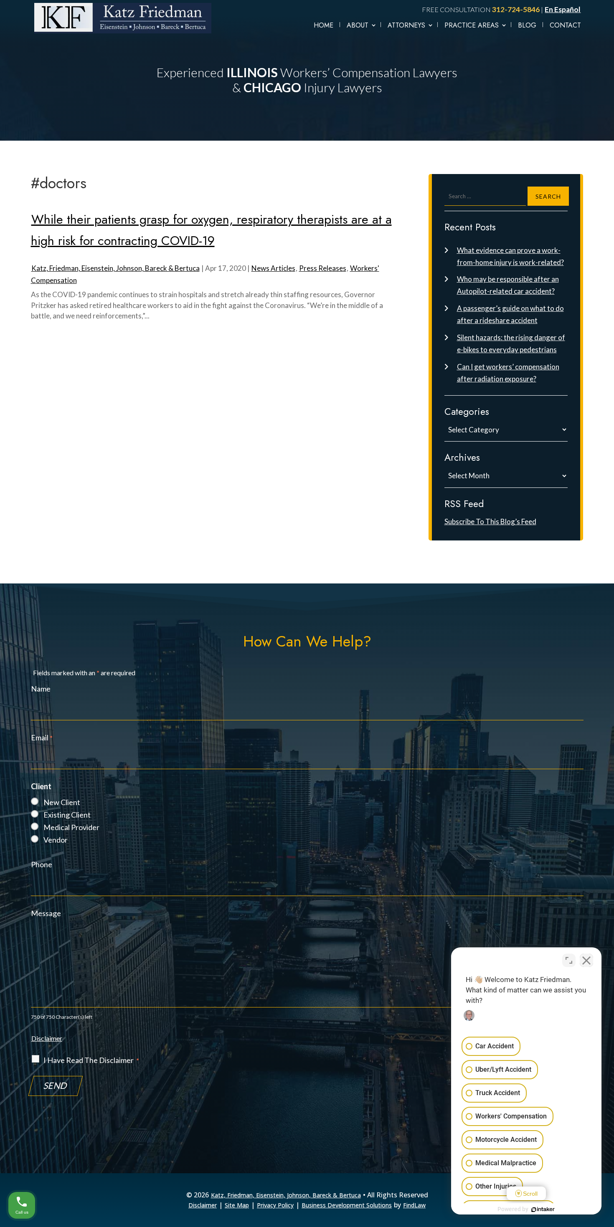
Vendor (55, 839)
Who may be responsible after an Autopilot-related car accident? (508, 285)
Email (42, 737)
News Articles (273, 268)
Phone (41, 864)
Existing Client (67, 814)
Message (46, 913)
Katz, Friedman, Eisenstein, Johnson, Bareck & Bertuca (115, 268)
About (357, 25)
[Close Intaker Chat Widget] (586, 960)
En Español (563, 9)
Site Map (237, 1205)
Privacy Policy (275, 1205)
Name (41, 688)
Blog (527, 25)
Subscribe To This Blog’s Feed (490, 521)
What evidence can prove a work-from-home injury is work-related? (510, 256)
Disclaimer (46, 1038)
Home (323, 25)
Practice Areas (471, 25)
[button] (605, 1214)
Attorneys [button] (406, 25)
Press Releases (322, 268)
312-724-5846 (516, 9)
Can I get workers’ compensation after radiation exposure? (508, 372)
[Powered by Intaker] (543, 1209)
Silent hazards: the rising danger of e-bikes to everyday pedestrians (511, 343)
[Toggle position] (569, 960)
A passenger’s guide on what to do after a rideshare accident (510, 314)
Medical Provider (71, 827)
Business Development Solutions (347, 1205)
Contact (565, 25)
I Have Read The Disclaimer (91, 1060)
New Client (61, 802)
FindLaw (414, 1205)
